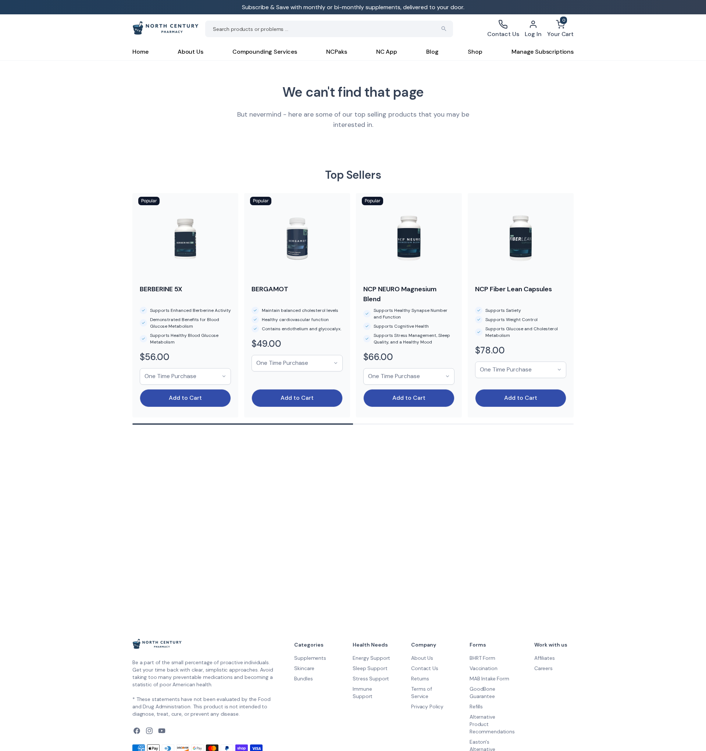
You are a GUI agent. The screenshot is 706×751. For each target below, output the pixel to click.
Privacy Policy (427, 706)
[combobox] (329, 29)
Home (140, 52)
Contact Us (424, 668)
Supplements (310, 658)
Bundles (303, 678)
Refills (476, 706)
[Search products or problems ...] (444, 28)
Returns (420, 678)
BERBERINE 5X (161, 289)
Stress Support (371, 678)
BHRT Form (482, 658)
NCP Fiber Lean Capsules (513, 289)
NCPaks (336, 52)
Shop (475, 52)
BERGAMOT (270, 289)
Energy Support (371, 658)
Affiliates (544, 658)
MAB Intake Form (489, 678)
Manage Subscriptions (542, 52)
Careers (543, 668)
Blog (432, 52)
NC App (386, 52)
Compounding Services (264, 52)
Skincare (304, 668)
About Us (190, 52)
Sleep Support (370, 668)
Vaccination (483, 668)
